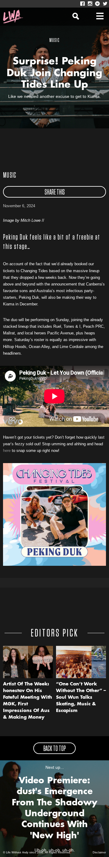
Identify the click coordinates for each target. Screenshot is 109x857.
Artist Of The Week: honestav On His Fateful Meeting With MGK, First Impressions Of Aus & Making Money (27, 701)
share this (55, 192)
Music (10, 175)
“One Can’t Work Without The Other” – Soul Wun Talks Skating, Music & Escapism (81, 697)
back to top (54, 748)
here (7, 450)
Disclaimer (99, 852)
